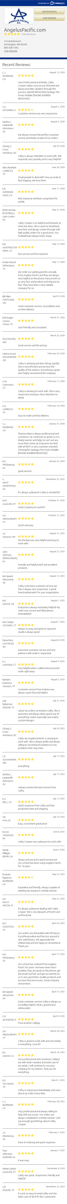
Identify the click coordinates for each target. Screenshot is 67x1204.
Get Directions (49, 11)
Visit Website (49, 18)
